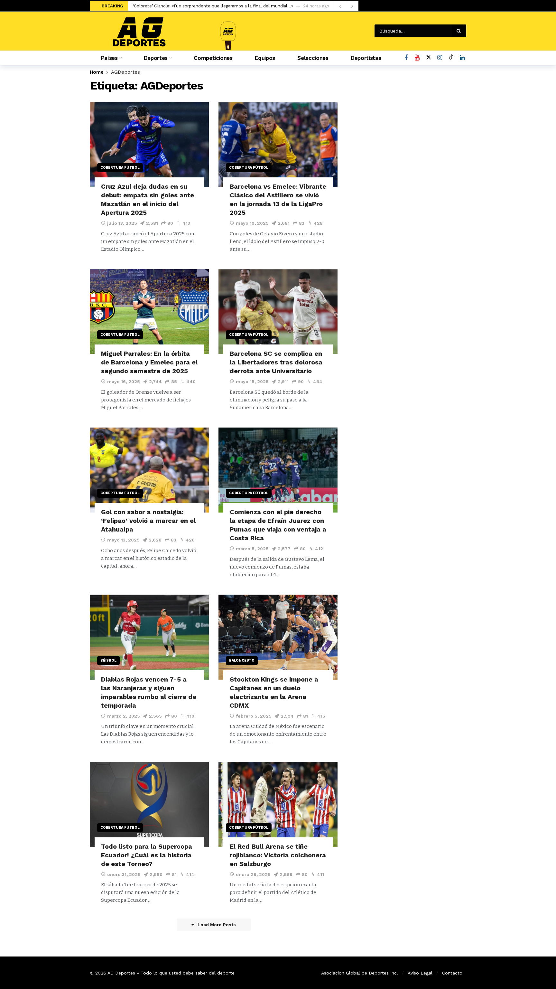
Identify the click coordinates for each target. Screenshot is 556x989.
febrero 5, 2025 (254, 716)
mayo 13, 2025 (123, 539)
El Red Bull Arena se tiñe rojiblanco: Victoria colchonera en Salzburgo (278, 855)
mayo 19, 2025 (252, 223)
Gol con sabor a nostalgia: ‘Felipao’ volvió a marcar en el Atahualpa (148, 520)
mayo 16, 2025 (123, 381)
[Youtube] (417, 58)
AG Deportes (121, 972)
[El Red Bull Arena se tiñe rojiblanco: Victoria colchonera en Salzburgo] (278, 804)
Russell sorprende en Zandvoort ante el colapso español (191, 6)
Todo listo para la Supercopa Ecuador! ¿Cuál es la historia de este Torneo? (146, 855)
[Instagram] (440, 58)
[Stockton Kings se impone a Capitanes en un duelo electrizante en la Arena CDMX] (278, 637)
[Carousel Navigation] (346, 6)
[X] (428, 58)
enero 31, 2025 (124, 874)
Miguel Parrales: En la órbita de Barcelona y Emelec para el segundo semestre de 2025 (149, 362)
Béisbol (108, 660)
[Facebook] (406, 58)
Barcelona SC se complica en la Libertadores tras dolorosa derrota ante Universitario (276, 362)
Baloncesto (242, 660)
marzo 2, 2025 (123, 716)
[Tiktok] (451, 58)
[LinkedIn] (462, 58)
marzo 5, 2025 (252, 548)
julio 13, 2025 (122, 223)
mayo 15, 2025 (252, 381)
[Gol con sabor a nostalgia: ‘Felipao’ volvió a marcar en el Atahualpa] (149, 470)
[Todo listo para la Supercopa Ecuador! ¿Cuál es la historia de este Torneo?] (149, 804)
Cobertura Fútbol (120, 167)
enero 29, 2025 (253, 874)
